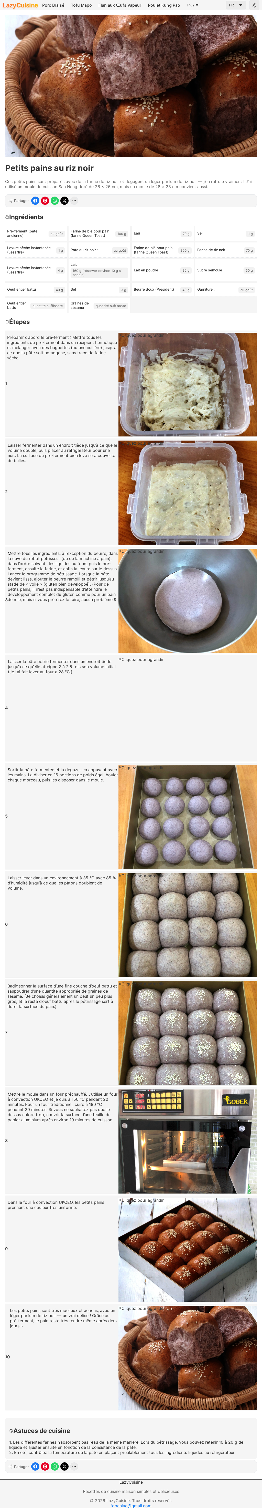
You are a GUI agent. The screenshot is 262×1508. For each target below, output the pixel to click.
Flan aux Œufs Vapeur (120, 5)
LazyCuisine (20, 5)
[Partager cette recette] (74, 201)
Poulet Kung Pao (164, 5)
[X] (64, 201)
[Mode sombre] (254, 5)
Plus (190, 5)
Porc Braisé (53, 5)
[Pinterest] (45, 201)
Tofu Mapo (81, 5)
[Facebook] (35, 201)
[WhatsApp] (55, 201)
